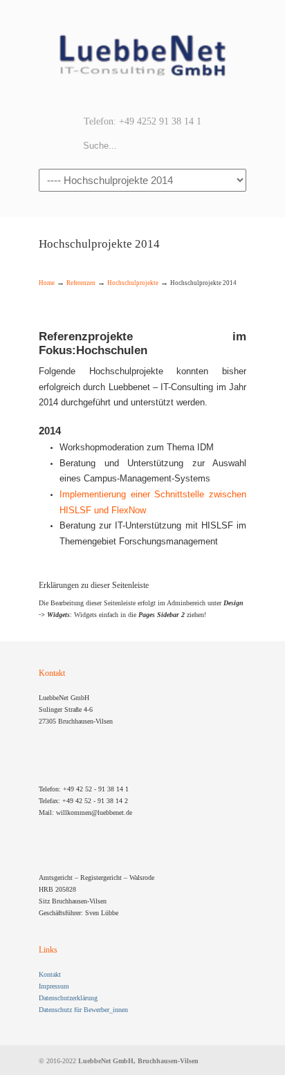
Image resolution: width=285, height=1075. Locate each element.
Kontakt (50, 974)
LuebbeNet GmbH (142, 56)
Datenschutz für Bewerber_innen (83, 1009)
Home (47, 282)
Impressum (54, 986)
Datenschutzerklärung (68, 998)
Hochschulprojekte (132, 282)
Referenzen (80, 282)
